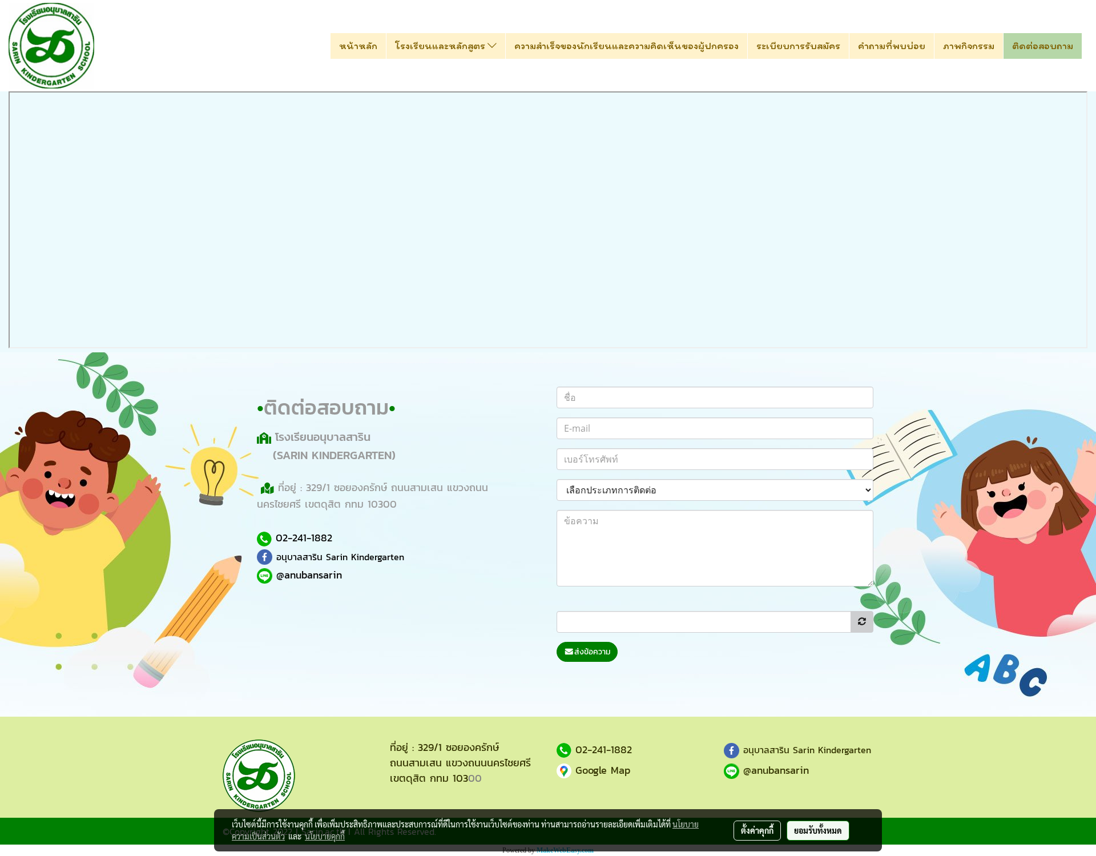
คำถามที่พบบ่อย (891, 45)
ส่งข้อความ (592, 652)
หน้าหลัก (358, 45)
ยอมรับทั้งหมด (818, 830)
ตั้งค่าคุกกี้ (757, 830)
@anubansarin (776, 770)
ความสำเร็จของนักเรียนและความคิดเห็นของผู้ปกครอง (626, 45)
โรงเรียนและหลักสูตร (441, 45)
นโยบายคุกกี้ (325, 836)
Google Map (602, 770)
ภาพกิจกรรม (968, 45)
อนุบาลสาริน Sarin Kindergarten (340, 557)
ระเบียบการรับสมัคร (798, 45)
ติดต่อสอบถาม (1042, 45)
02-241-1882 (304, 537)
